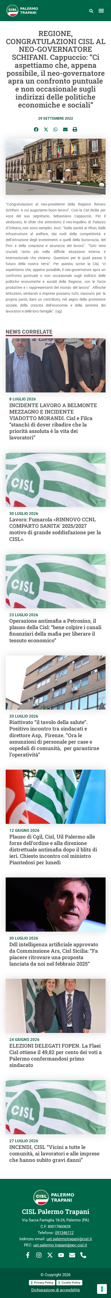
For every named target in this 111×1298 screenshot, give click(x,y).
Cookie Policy (70, 1282)
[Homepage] (26, 10)
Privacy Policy (43, 1282)
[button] (101, 10)
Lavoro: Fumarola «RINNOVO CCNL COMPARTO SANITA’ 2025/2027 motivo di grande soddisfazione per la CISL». (55, 529)
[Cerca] (91, 10)
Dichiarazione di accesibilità (55, 1290)
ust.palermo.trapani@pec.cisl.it (60, 1245)
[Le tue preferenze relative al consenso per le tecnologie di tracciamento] (102, 1289)
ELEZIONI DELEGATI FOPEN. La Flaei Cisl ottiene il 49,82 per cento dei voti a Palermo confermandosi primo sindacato (55, 1055)
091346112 (64, 1232)
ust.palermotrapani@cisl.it (69, 1239)
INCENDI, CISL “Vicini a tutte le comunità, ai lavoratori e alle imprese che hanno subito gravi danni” (54, 1153)
